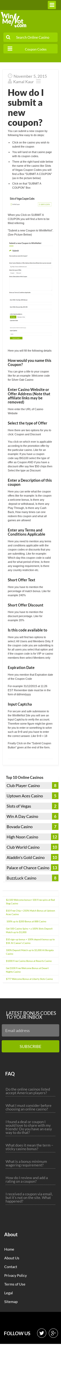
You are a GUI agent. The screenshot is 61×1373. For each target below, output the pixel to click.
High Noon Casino (22, 836)
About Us (11, 1258)
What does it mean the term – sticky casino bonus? (29, 1147)
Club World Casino (23, 847)
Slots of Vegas (19, 805)
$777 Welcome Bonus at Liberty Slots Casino (29, 978)
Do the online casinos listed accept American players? (28, 1091)
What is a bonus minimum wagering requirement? (26, 1163)
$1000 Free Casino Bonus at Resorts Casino (29, 960)
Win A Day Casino (22, 816)
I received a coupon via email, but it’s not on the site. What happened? (29, 1197)
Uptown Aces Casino (25, 795)
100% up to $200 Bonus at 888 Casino (26, 921)
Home (9, 1249)
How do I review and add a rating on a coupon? (27, 1179)
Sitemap (11, 1301)
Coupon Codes (36, 49)
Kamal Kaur (23, 81)
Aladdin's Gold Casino (26, 857)
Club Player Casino (23, 785)
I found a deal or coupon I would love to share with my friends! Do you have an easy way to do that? (29, 1127)
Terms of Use (14, 1284)
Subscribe (30, 1046)
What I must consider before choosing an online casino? (29, 1107)
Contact (10, 1266)
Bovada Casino (20, 826)
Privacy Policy (15, 1275)
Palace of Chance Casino (28, 867)
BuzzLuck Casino (21, 877)
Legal (8, 1292)
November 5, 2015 (30, 76)
